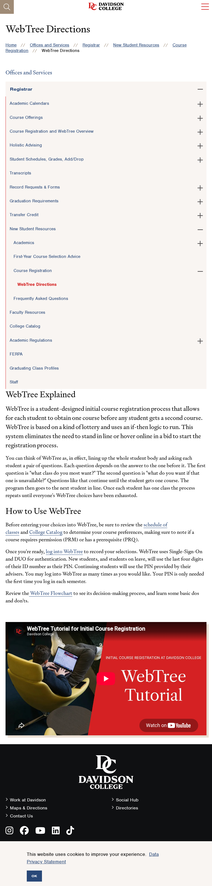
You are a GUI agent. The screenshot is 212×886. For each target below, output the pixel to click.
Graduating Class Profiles (34, 368)
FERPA (16, 354)
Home (11, 45)
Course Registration (33, 270)
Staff (14, 382)
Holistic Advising (26, 145)
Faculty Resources (27, 312)
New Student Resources (136, 45)
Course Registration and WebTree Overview (52, 131)
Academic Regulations (31, 340)
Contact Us (21, 816)
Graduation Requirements (34, 201)
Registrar (91, 45)
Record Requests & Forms (35, 187)
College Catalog (25, 326)
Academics (24, 242)
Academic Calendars (29, 103)
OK (34, 876)
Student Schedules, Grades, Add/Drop (47, 159)
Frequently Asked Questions (41, 298)
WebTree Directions (37, 284)
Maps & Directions (28, 808)
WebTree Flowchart (50, 593)
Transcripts (20, 173)
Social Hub (127, 800)
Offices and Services (49, 45)
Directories (127, 808)
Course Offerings (26, 117)
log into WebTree (64, 551)
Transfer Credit (24, 215)
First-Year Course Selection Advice (47, 256)
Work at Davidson (28, 800)
